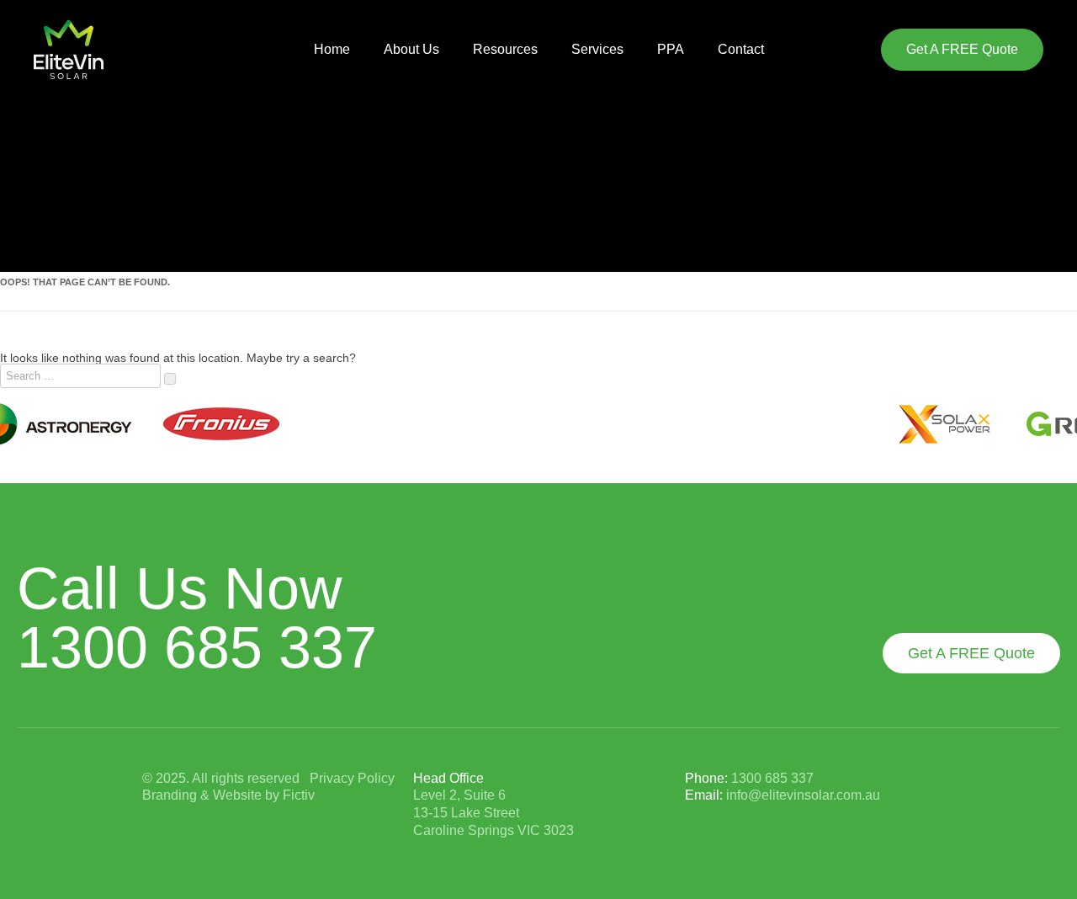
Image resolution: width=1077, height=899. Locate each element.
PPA (670, 49)
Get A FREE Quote (962, 49)
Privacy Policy (352, 778)
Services (597, 49)
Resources (505, 49)
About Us (411, 49)
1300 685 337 (197, 647)
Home (332, 49)
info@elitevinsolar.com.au (803, 795)
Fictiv (299, 795)
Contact (741, 49)
